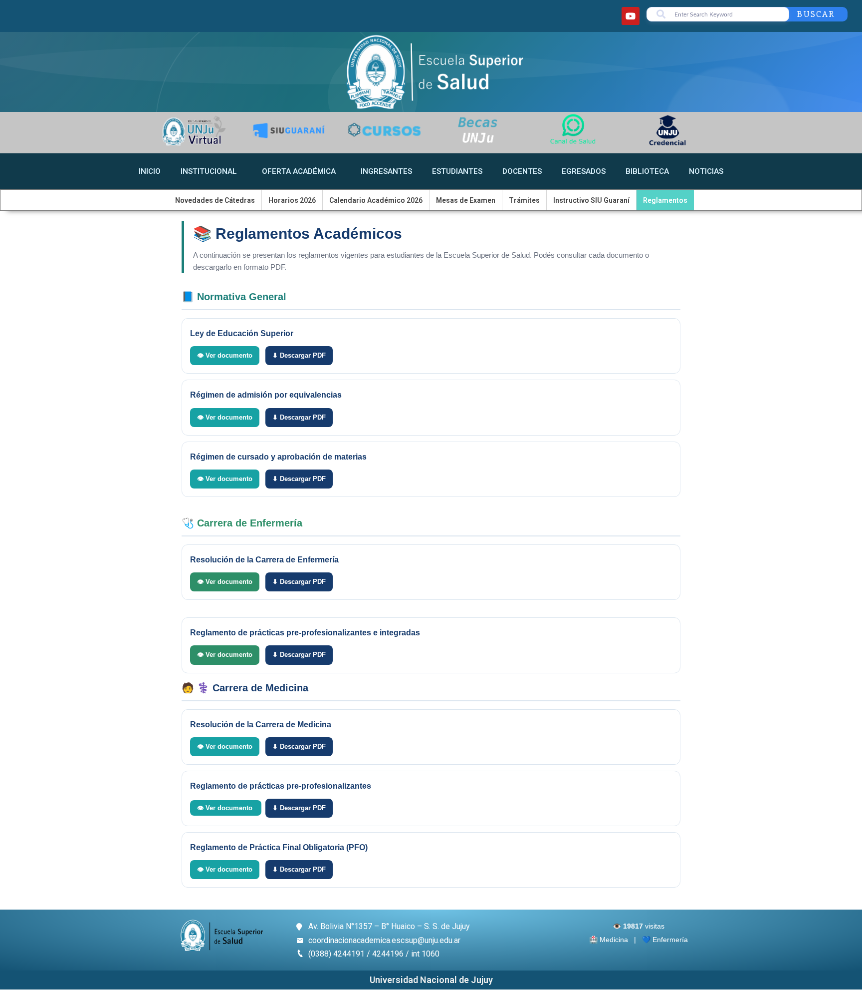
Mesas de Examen (465, 200)
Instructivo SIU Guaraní (591, 200)
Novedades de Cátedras (215, 200)
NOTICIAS (706, 171)
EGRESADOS (584, 171)
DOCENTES (522, 171)
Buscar (816, 13)
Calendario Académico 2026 (376, 200)
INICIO (150, 171)
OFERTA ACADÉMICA (299, 171)
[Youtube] (631, 16)
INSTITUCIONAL (209, 171)
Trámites (524, 200)
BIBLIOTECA (647, 171)
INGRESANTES (386, 171)
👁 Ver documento (224, 355)
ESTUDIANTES (457, 171)
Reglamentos (665, 200)
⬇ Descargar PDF (299, 355)
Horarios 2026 (292, 200)
